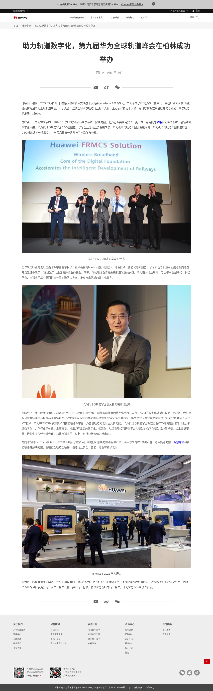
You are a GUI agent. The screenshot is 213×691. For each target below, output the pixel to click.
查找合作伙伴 (94, 634)
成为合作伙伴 (94, 630)
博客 (127, 653)
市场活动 (17, 639)
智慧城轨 (179, 442)
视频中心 (129, 643)
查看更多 (17, 648)
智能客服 (55, 630)
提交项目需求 (57, 634)
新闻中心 (26, 25)
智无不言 (129, 648)
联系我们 (17, 643)
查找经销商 (56, 639)
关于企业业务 (19, 630)
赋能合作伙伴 (94, 639)
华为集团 (166, 630)
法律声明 (150, 688)
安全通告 (166, 634)
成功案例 (129, 630)
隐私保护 (138, 688)
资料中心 (129, 634)
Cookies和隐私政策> (132, 4)
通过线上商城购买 (59, 643)
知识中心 (129, 639)
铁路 (159, 122)
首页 (15, 25)
